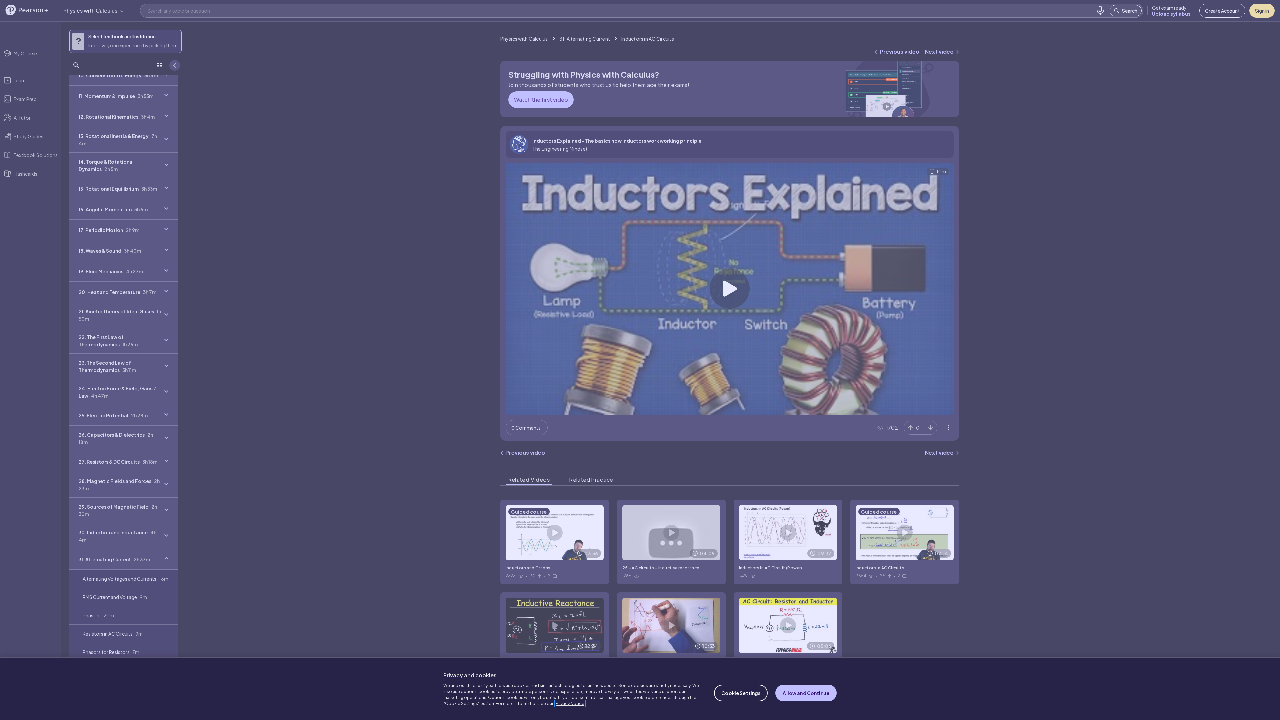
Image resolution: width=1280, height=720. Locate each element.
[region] (640, 688)
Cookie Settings (740, 693)
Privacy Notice (570, 703)
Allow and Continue (806, 693)
